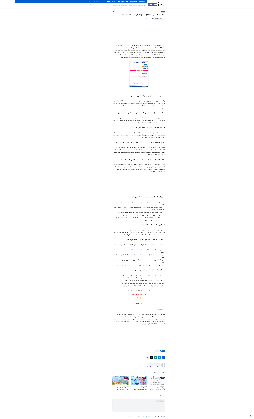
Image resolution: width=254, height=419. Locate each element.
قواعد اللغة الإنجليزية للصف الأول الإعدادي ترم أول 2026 (122, 388)
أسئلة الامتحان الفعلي (137, 255)
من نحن (113, 1)
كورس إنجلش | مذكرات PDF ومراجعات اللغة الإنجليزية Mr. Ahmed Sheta (136, 416)
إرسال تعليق (160, 401)
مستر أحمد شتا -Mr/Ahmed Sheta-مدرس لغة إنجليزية (148, 366)
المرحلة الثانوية (124, 5)
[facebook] (97, 1)
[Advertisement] (138, 34)
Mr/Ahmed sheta (158, 18)
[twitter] (89, 1)
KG (119, 5)
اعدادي (163, 11)
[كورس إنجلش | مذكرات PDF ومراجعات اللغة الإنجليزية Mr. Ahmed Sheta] (156, 4)
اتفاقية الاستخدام (124, 1)
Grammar (115, 5)
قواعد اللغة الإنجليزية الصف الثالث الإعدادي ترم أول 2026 (140, 388)
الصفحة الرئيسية (142, 1)
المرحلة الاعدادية (133, 5)
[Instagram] (92, 1)
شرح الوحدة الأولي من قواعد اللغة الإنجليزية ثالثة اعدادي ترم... (157, 388)
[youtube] (94, 1)
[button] (159, 357)
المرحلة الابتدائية (142, 5)
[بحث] (90, 5)
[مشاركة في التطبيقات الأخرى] (147, 357)
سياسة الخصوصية (133, 1)
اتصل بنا (118, 1)
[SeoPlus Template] (164, 416)
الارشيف (108, 1)
